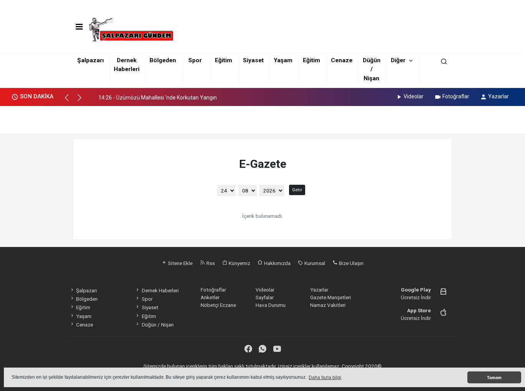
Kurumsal (314, 263)
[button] (70, 101)
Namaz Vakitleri (328, 305)
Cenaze (341, 60)
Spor (195, 60)
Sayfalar (265, 297)
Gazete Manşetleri (330, 297)
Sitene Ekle (180, 263)
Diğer (398, 60)
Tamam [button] (494, 377)
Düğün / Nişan (371, 69)
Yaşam (283, 60)
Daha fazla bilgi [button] (325, 377)
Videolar (414, 96)
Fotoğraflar (455, 96)
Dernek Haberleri (160, 290)
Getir (297, 189)
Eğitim (223, 60)
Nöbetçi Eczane (218, 305)
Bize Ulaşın (351, 263)
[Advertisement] (262, 117)
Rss (210, 263)
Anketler (210, 297)
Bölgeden (163, 60)
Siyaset (253, 60)
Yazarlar (498, 96)
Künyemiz (239, 263)
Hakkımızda (277, 263)
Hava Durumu (271, 305)
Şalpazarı (90, 60)
